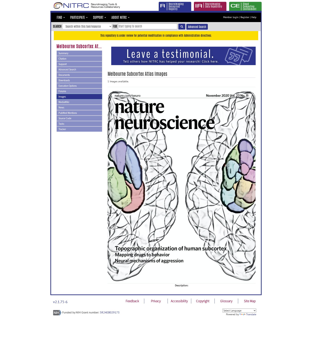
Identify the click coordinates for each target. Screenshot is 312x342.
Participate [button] (78, 17)
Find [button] (60, 17)
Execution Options (67, 85)
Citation (62, 58)
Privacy (156, 301)
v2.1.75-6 (60, 301)
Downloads (64, 80)
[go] (181, 27)
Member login (231, 17)
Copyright (202, 301)
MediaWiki (63, 102)
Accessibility (179, 301)
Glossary (226, 301)
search (57, 26)
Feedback (132, 301)
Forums (62, 91)
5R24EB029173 (110, 312)
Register (244, 17)
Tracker (62, 129)
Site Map (250, 301)
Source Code (64, 118)
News (61, 107)
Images (62, 96)
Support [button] (98, 17)
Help (253, 17)
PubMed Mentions (67, 112)
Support (62, 64)
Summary (63, 53)
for (115, 26)
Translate (251, 314)
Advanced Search (197, 27)
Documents (64, 75)
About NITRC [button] (119, 17)
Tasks (61, 123)
